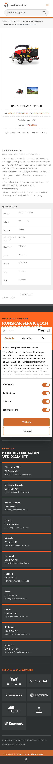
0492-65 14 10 (12, 648)
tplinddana (7, 297)
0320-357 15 (11, 595)
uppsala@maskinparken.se (17, 527)
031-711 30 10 (12, 489)
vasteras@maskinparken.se (17, 545)
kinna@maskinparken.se (15, 598)
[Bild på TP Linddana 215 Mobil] (20, 91)
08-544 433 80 (12, 471)
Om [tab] (43, 338)
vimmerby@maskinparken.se (18, 652)
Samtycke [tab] (9, 338)
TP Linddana (31, 125)
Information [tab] (26, 338)
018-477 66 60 (12, 524)
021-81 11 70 (11, 542)
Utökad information (18, 113)
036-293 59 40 (12, 631)
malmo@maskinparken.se (16, 509)
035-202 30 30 (12, 560)
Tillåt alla (26, 422)
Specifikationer (41, 113)
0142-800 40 (11, 613)
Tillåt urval (27, 431)
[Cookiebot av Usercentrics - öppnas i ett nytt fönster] (38, 331)
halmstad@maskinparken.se (17, 563)
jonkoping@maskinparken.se (17, 634)
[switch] (46, 393)
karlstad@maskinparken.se (17, 581)
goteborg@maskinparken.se (17, 492)
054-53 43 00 (11, 577)
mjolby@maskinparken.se (16, 616)
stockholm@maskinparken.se (18, 474)
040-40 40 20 (11, 506)
